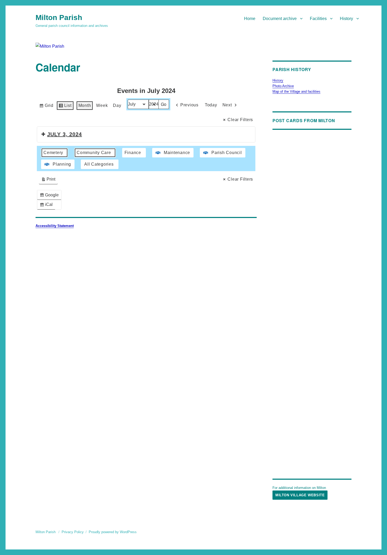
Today (211, 105)
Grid (46, 106)
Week (102, 105)
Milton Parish (59, 17)
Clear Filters (240, 119)
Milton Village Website (300, 495)
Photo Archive (283, 86)
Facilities (318, 18)
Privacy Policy (73, 532)
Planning (62, 164)
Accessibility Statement (55, 226)
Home (249, 18)
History (346, 18)
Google (50, 196)
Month (84, 105)
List (65, 106)
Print (48, 180)
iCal (47, 205)
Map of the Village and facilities (296, 91)
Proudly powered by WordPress (113, 532)
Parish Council (226, 152)
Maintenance (177, 152)
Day (117, 105)
